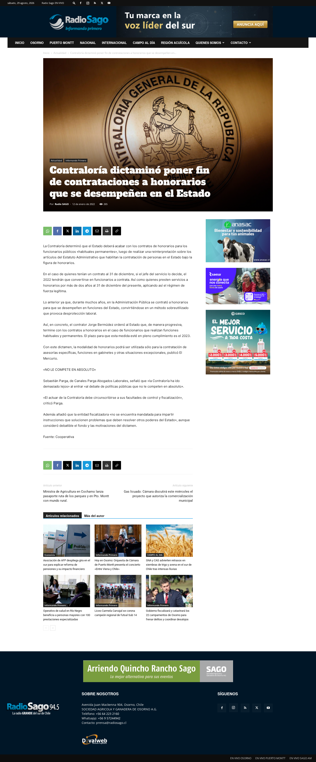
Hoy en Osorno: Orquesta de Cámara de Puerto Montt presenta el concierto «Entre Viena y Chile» (117, 565)
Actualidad (60, 53)
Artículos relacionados (62, 516)
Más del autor (94, 516)
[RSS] (95, 3)
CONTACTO (239, 42)
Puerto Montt (62, 42)
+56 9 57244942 (109, 718)
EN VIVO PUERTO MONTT (270, 758)
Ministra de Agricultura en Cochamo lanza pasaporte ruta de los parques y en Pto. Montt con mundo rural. (76, 496)
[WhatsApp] (47, 231)
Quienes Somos (208, 42)
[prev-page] (46, 628)
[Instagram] (87, 3)
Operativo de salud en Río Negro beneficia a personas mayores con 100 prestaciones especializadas (66, 615)
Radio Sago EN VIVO (53, 3)
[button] (74, 3)
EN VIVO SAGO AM (301, 758)
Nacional (88, 42)
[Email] (97, 231)
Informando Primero (76, 160)
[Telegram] (87, 231)
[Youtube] (109, 3)
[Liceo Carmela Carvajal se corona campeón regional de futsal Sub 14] (118, 591)
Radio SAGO (62, 204)
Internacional (114, 42)
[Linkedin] (77, 231)
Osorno (37, 42)
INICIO (19, 42)
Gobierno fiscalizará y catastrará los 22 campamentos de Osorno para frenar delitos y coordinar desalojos (167, 615)
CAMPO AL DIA (155, 554)
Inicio (46, 53)
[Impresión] (107, 231)
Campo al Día (144, 42)
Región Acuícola (175, 42)
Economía (49, 554)
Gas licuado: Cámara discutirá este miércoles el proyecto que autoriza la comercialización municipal (158, 496)
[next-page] (52, 628)
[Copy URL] (116, 231)
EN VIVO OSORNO (240, 758)
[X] (102, 3)
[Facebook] (80, 3)
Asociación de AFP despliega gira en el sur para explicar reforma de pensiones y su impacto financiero (66, 565)
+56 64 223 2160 (107, 714)
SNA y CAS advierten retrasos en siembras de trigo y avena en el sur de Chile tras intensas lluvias (169, 565)
